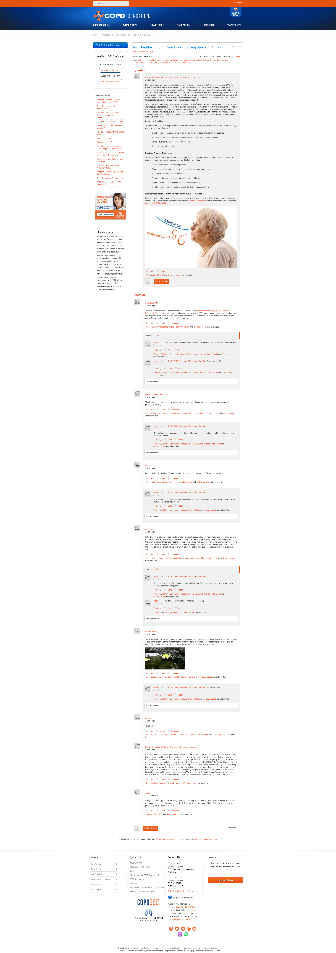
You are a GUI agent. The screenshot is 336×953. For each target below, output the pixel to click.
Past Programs (97, 889)
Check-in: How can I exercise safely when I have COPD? (109, 100)
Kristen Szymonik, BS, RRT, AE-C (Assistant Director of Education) (172, 77)
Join (233, 3)
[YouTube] (194, 929)
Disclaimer (145, 948)
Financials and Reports (100, 879)
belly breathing (150, 60)
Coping (175, 60)
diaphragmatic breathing (188, 60)
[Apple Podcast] (180, 934)
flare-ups (228, 60)
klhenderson (173, 783)
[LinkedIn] (183, 929)
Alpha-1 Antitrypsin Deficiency (142, 891)
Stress (171, 62)
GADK (155, 327)
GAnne (237, 56)
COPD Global (96, 874)
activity (141, 60)
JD (156, 814)
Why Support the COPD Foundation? (144, 875)
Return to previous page (143, 51)
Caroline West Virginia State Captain (203, 354)
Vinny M (155, 275)
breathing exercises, (196, 200)
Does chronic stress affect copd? (110, 121)
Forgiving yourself (104, 142)
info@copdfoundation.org (180, 919)
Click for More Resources (107, 45)
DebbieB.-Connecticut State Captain (179, 612)
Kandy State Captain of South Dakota (174, 327)
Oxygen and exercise (105, 138)
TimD (160, 814)
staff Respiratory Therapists (205, 839)
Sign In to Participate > (110, 81)
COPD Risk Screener (137, 879)
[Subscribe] (239, 46)
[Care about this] (233, 46)
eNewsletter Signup (225, 880)
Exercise (213, 60)
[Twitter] (177, 929)
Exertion (220, 60)
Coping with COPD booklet (156, 203)
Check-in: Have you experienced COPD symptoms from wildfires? (110, 147)
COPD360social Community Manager (170, 839)
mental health (138, 62)
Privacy (156, 948)
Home (95, 35)
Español (133, 895)
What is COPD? (136, 863)
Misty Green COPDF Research (196, 734)
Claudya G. (163, 783)
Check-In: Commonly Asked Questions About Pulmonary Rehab (108, 115)
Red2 (161, 275)
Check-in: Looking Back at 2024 (110, 178)
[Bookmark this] (236, 46)
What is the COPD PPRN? (140, 867)
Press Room (96, 869)
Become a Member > (110, 70)
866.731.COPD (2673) (184, 907)
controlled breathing (164, 60)
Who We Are (96, 864)
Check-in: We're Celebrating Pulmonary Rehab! (108, 166)
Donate (236, 12)
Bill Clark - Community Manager (174, 354)
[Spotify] (186, 934)
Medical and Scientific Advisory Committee (147, 887)
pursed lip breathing (152, 62)
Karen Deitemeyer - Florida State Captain (170, 413)
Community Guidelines (171, 948)
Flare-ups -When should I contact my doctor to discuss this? (110, 153)
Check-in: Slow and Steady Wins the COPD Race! (110, 173)
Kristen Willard (186, 482)
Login (239, 3)
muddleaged (151, 677)
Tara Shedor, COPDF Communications (168, 558)
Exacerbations (203, 60)
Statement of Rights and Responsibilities (200, 948)
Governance (96, 884)
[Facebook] (171, 929)
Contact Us (134, 883)
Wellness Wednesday (182, 62)
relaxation (164, 62)
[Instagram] (189, 929)
